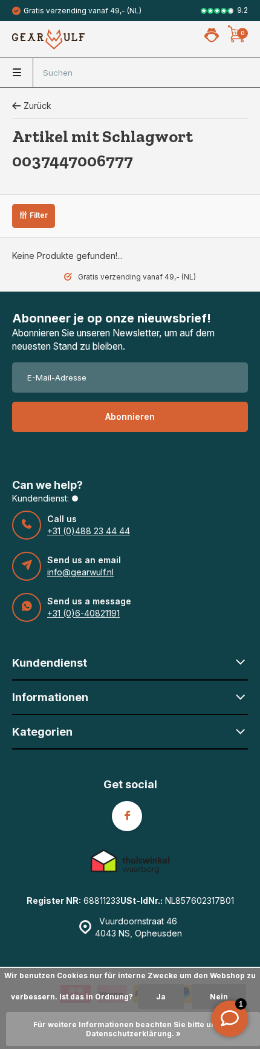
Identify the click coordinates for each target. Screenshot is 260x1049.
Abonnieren (130, 416)
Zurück (37, 105)
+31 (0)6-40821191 (83, 613)
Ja (161, 996)
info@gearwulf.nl (80, 572)
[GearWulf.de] (48, 39)
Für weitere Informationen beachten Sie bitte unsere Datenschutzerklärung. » (133, 1029)
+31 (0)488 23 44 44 (88, 531)
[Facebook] (127, 816)
